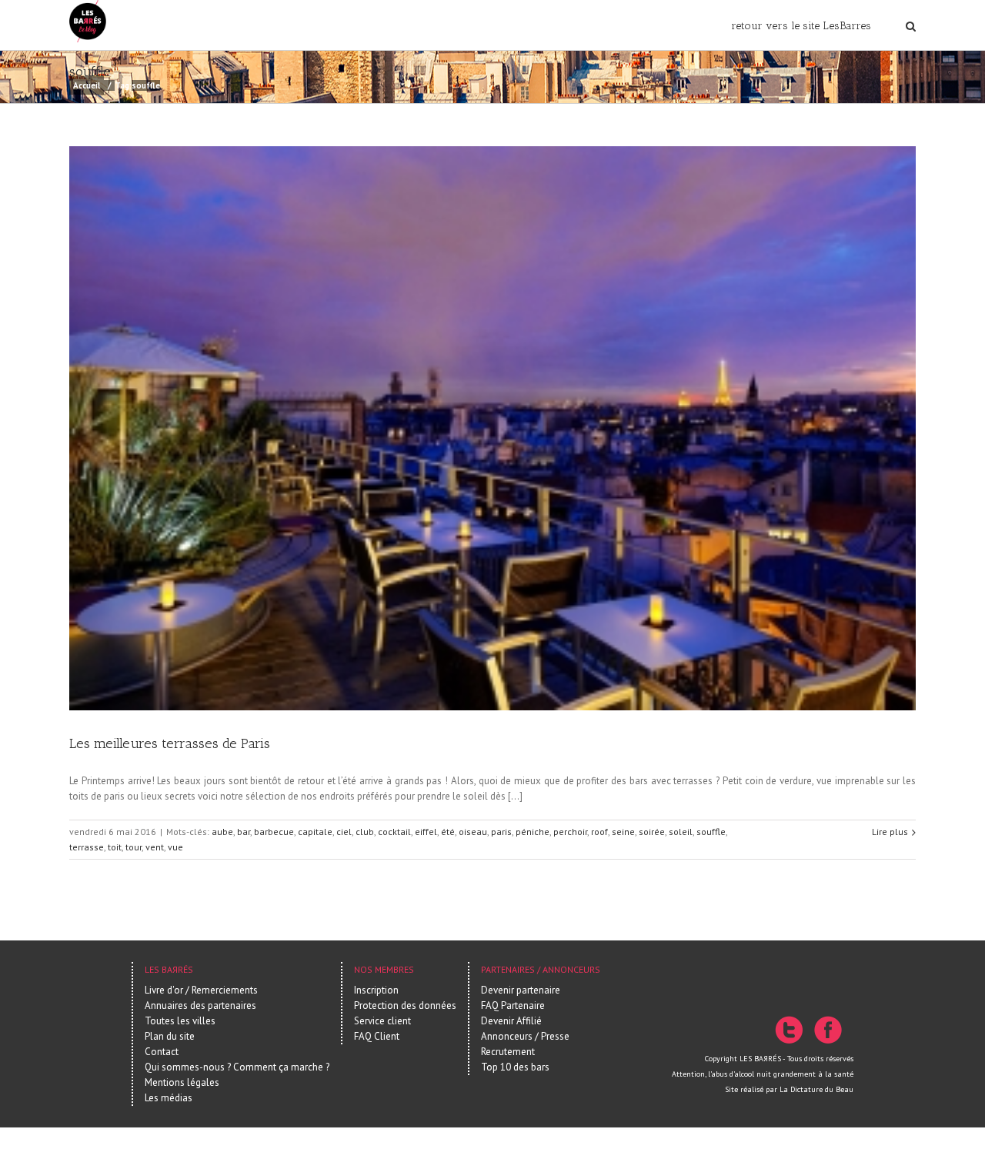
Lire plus (890, 831)
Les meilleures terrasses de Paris (169, 743)
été (448, 831)
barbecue (274, 831)
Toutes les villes (180, 1020)
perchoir (570, 831)
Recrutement (508, 1051)
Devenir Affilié (511, 1020)
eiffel (426, 831)
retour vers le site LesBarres (801, 25)
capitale (315, 831)
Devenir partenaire (520, 990)
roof (599, 831)
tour (133, 847)
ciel (344, 831)
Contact (162, 1051)
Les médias (168, 1097)
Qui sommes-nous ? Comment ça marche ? (237, 1067)
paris (501, 831)
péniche (532, 831)
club (365, 831)
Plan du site (170, 1036)
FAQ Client (376, 1036)
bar (243, 831)
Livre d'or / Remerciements (201, 990)
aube (222, 831)
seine (623, 831)
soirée (652, 831)
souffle (711, 831)
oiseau (473, 831)
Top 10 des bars (515, 1067)
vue (175, 847)
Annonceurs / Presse (525, 1036)
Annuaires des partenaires (200, 1005)
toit (115, 847)
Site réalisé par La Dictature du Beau (789, 1089)
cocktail (394, 831)
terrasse (86, 847)
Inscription (376, 990)
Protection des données (405, 1005)
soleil (681, 831)
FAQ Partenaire (513, 1005)
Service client (382, 1020)
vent (154, 847)
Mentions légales (182, 1082)
